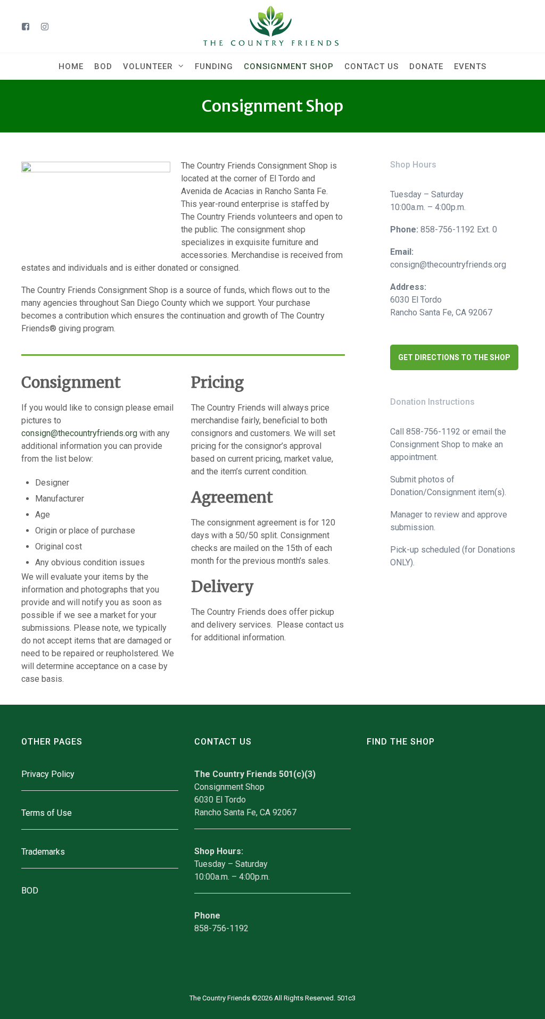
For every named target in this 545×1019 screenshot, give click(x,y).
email (482, 432)
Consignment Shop (272, 106)
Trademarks (43, 852)
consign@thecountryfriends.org (79, 433)
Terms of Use (46, 813)
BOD (29, 891)
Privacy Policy (48, 774)
